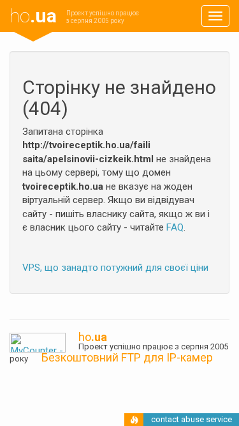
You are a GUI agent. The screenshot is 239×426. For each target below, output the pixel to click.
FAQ (175, 227)
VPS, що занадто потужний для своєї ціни (115, 267)
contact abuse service (191, 419)
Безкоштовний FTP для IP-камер (127, 357)
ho (33, 15)
